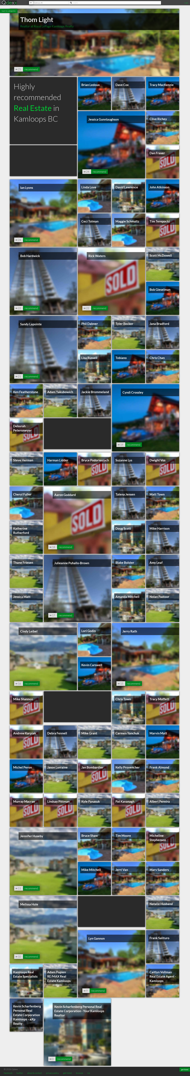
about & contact (34, 1073)
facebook (8, 1073)
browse (79, 1073)
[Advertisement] (43, 160)
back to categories (9, 11)
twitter (19, 1073)
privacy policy (52, 1073)
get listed (67, 1073)
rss (88, 1073)
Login (186, 3)
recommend (31, 69)
